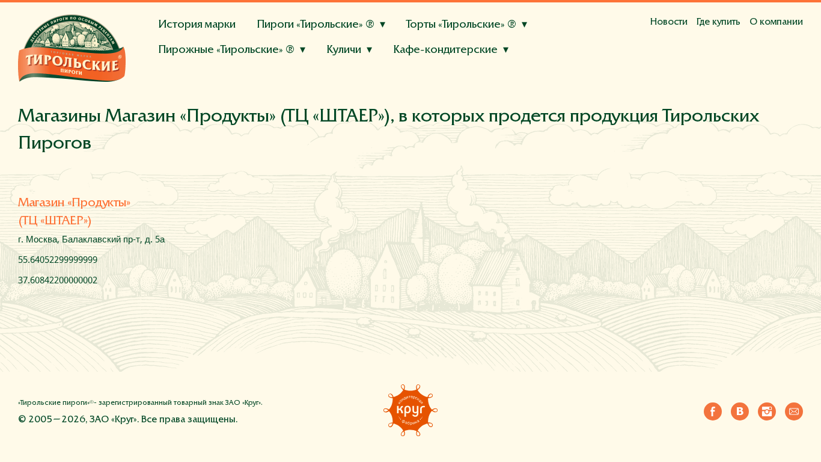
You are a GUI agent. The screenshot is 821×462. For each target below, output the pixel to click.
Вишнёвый (510, 84)
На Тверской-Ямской (206, 79)
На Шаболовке (362, 79)
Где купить (718, 22)
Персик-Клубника (276, 68)
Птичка (427, 99)
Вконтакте (740, 409)
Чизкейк (540, 68)
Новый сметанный (200, 99)
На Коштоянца (264, 94)
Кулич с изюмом (196, 79)
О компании (776, 22)
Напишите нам (794, 409)
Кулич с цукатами (276, 79)
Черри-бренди (357, 68)
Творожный (452, 84)
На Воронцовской (444, 79)
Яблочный (271, 99)
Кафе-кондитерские (445, 50)
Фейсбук (713, 409)
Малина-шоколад (199, 100)
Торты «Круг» (182, 84)
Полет (464, 99)
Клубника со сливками (293, 94)
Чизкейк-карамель (482, 94)
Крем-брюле (189, 68)
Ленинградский (370, 99)
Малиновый (487, 68)
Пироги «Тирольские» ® (315, 25)
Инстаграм (767, 409)
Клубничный (426, 68)
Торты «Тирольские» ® (461, 25)
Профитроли (321, 68)
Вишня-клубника (282, 100)
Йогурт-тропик (193, 84)
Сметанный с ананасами (365, 84)
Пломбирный (255, 68)
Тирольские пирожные (200, 79)
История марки (197, 25)
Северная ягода (362, 100)
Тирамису (378, 68)
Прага (315, 99)
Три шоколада (439, 68)
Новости (669, 22)
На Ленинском (192, 94)
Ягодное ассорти (198, 94)
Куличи (343, 50)
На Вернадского (528, 79)
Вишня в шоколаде (392, 94)
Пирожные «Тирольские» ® (226, 50)
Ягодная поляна (195, 68)
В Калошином (290, 79)
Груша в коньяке (269, 84)
